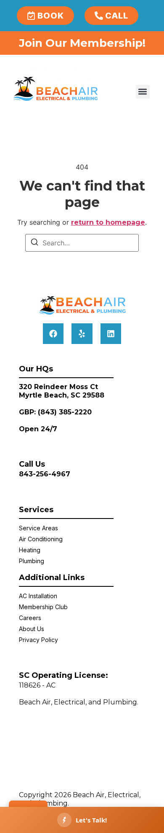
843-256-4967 (44, 474)
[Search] (34, 243)
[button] (143, 92)
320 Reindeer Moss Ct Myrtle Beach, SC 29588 (61, 391)
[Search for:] (82, 243)
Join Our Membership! (82, 43)
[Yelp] (81, 333)
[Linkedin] (111, 333)
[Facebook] (53, 333)
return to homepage (108, 222)
